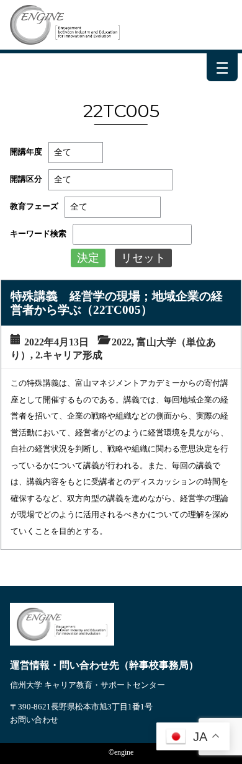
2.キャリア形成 (68, 355)
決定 (88, 258)
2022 (122, 342)
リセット (143, 258)
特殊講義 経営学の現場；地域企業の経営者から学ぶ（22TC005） (117, 303)
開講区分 (26, 179)
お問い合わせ (34, 719)
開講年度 (26, 151)
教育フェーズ (34, 206)
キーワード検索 (38, 233)
